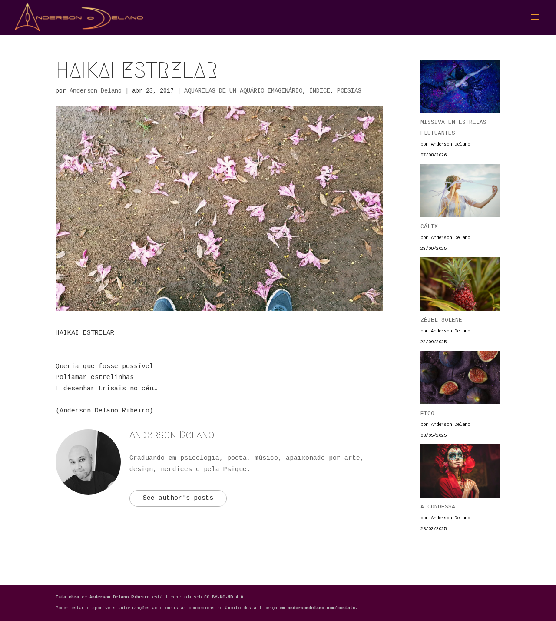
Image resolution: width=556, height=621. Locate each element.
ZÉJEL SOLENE (441, 320)
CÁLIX (429, 226)
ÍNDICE (319, 90)
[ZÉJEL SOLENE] (460, 286)
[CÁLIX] (460, 192)
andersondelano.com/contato (321, 608)
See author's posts (178, 498)
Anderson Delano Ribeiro (120, 597)
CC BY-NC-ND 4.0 (223, 597)
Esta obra (67, 597)
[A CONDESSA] (460, 472)
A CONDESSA (437, 507)
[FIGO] (460, 379)
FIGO (427, 413)
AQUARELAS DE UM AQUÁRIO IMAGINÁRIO (243, 90)
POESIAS (349, 90)
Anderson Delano (96, 90)
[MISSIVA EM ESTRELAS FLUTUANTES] (460, 88)
